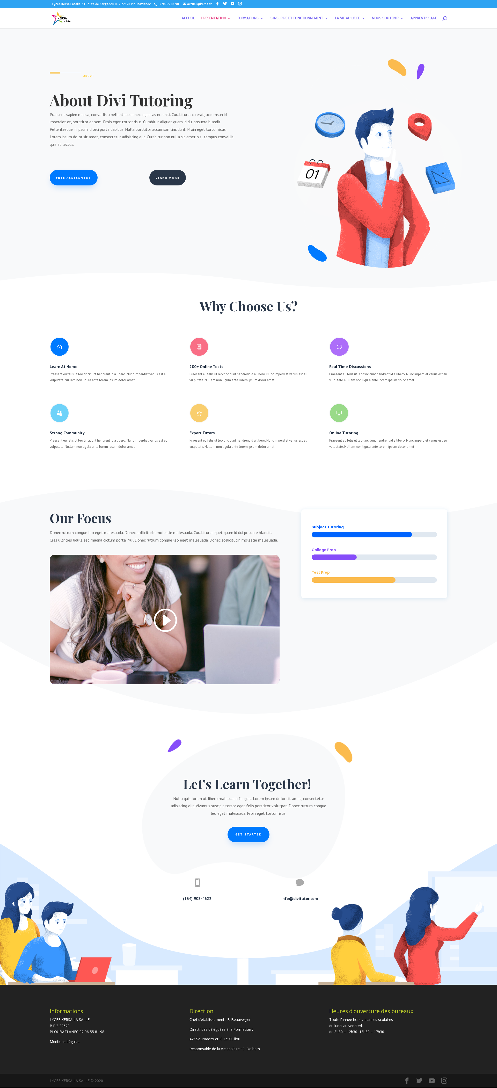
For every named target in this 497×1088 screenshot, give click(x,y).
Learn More (168, 177)
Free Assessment (73, 177)
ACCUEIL (188, 18)
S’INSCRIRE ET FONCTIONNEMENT (297, 18)
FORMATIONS (248, 18)
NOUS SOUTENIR (385, 18)
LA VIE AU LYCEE (347, 18)
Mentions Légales (64, 1041)
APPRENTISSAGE (424, 18)
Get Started (248, 834)
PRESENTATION (213, 18)
